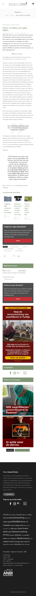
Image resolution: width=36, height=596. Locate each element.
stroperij (26, 538)
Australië (19, 515)
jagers (15, 528)
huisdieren (12, 525)
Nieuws (12, 15)
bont (26, 514)
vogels (26, 541)
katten (5, 531)
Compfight (23, 59)
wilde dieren (17, 544)
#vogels (19, 248)
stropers (31, 538)
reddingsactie (13, 538)
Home (7, 15)
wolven (22, 544)
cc (26, 59)
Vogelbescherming (17, 43)
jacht (12, 528)
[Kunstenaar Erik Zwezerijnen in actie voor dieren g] (18, 431)
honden (16, 521)
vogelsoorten (15, 35)
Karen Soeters (22, 270)
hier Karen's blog (9, 277)
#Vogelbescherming (9, 248)
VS (29, 541)
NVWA (6, 535)
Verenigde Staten (19, 541)
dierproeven (27, 518)
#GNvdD (6, 515)
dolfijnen (5, 522)
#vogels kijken (7, 250)
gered (10, 522)
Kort (12, 24)
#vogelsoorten (18, 250)
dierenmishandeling (16, 518)
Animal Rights (12, 514)
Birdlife (26, 43)
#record (25, 246)
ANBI (25, 551)
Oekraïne (11, 535)
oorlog (22, 535)
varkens (6, 541)
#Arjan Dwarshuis (14, 246)
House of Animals (12, 273)
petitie (4, 538)
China (29, 515)
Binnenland (6, 24)
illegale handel (19, 525)
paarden (26, 535)
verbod (11, 541)
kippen (10, 531)
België (23, 514)
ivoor (9, 528)
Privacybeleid (6, 551)
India (25, 525)
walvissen (11, 544)
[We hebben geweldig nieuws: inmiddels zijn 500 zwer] (18, 400)
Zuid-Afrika (27, 544)
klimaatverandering (19, 531)
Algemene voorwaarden (17, 551)
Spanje (20, 538)
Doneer (18, 240)
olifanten (18, 535)
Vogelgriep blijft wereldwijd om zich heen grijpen (7, 208)
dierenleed (6, 518)
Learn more (9, 494)
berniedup (15, 59)
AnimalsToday (5, 33)
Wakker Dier (6, 544)
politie (8, 538)
